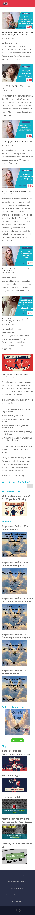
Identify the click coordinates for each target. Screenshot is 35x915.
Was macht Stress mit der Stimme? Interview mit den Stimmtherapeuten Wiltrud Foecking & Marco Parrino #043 (17, 34)
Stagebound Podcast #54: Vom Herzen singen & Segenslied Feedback (15, 564)
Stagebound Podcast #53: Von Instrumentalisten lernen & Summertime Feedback (17, 600)
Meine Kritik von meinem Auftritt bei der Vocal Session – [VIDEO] (17, 820)
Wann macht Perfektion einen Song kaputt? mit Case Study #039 (17, 269)
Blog (12, 377)
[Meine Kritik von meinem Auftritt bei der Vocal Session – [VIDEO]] (14, 832)
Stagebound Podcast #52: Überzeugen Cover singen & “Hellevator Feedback (16, 636)
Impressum (5, 875)
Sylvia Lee (7, 38)
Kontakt (28, 875)
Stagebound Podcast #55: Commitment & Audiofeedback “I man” (15, 528)
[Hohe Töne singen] (14, 785)
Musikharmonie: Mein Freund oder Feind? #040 (17, 191)
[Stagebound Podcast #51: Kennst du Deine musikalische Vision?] (14, 689)
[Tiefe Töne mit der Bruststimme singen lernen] (14, 764)
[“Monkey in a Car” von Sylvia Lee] (14, 857)
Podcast (13, 38)
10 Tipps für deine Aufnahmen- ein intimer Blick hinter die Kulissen (17, 142)
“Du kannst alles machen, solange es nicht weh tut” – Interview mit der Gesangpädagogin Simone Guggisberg (17, 320)
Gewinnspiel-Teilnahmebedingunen (16, 895)
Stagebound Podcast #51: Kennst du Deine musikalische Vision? (15, 672)
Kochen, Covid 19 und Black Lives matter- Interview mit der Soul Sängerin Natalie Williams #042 (17, 86)
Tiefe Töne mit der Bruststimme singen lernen (16, 752)
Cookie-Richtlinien (16, 901)
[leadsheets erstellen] (14, 807)
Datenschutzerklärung (17, 875)
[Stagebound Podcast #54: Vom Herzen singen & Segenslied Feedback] (14, 581)
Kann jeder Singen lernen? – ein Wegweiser (15, 375)
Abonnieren (17, 740)
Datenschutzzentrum (16, 888)
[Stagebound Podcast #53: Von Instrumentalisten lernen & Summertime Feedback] (14, 617)
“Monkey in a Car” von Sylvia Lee (17, 845)
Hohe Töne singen (11, 775)
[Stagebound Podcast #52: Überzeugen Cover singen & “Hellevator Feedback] (14, 653)
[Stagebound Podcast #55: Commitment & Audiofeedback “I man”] (14, 545)
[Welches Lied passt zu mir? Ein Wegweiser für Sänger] (14, 509)
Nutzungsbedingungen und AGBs (16, 881)
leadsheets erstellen (12, 797)
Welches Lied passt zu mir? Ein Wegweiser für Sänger (16, 498)
